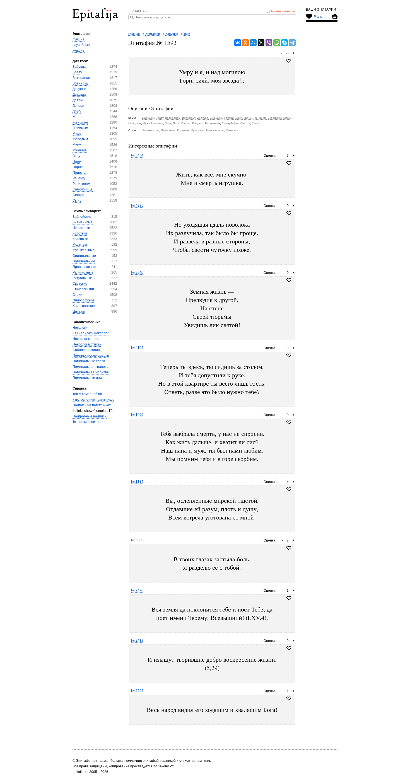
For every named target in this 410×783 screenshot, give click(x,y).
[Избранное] (288, 163)
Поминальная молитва (91, 372)
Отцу (76, 156)
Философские (83, 300)
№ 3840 (137, 272)
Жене (77, 117)
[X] (261, 42)
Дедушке (79, 94)
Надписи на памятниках (92, 405)
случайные (81, 45)
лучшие (79, 39)
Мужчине (80, 150)
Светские (80, 284)
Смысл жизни (83, 289)
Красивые (80, 239)
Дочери (78, 106)
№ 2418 (137, 640)
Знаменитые (83, 222)
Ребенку (79, 178)
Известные (81, 228)
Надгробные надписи (90, 416)
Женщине (80, 122)
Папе (77, 161)
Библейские (82, 217)
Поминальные (84, 261)
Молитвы (80, 244)
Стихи (77, 295)
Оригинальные (84, 256)
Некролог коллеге (86, 339)
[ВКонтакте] (237, 42)
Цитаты (79, 311)
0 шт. (318, 16)
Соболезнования (86, 350)
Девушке (79, 89)
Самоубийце (83, 189)
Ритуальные (82, 278)
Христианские (84, 306)
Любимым (80, 128)
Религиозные (83, 272)
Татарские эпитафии (89, 422)
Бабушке (79, 67)
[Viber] (269, 42)
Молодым (80, 139)
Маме (77, 134)
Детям (78, 100)
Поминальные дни (87, 378)
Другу (77, 111)
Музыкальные (84, 250)
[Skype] (284, 42)
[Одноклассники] (245, 42)
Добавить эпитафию (281, 11)
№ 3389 (137, 540)
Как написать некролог (90, 333)
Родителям (81, 184)
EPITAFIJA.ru (139, 11)
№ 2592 (137, 691)
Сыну (77, 200)
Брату (77, 72)
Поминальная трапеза (90, 367)
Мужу (77, 145)
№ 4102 (137, 348)
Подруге (79, 173)
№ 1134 (137, 482)
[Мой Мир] (253, 42)
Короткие (80, 233)
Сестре (78, 195)
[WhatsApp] (276, 42)
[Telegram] (292, 42)
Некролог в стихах (87, 344)
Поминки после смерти (91, 355)
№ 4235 (137, 205)
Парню (78, 167)
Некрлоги (80, 328)
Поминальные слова (89, 361)
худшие (79, 50)
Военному (80, 83)
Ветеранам (81, 78)
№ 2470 (137, 590)
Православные (84, 267)
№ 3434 (137, 155)
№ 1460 (137, 415)
